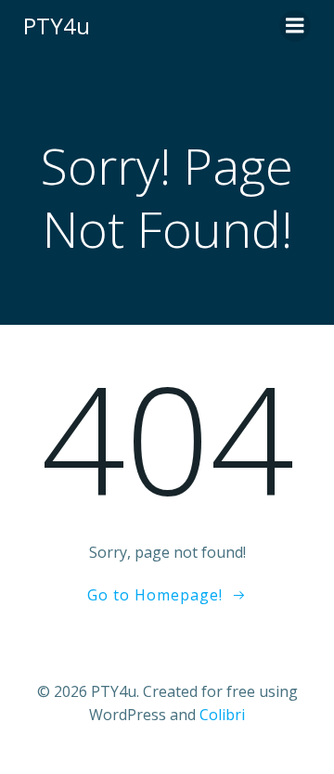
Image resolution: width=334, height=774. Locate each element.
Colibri (222, 714)
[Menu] (295, 26)
